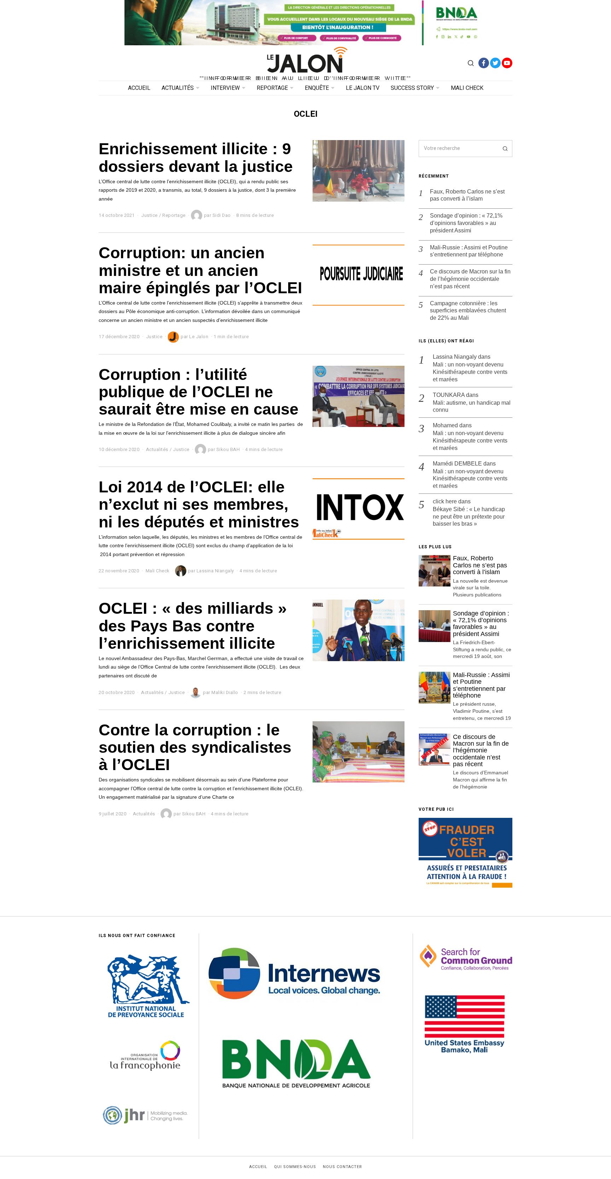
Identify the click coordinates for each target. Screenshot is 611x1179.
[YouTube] (507, 63)
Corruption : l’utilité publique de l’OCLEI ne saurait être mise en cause (198, 391)
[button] (503, 148)
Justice (149, 215)
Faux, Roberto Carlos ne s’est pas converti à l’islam (467, 195)
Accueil (139, 88)
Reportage (272, 88)
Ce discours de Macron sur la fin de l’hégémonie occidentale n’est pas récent (470, 278)
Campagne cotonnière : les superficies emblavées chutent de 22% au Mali (468, 310)
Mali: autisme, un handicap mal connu (472, 406)
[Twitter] (495, 63)
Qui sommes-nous (295, 1167)
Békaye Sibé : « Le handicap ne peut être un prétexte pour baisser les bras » (469, 516)
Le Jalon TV (362, 88)
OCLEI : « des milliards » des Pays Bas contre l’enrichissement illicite (193, 625)
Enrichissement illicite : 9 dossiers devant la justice (196, 157)
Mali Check (467, 88)
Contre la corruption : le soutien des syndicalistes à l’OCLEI (195, 747)
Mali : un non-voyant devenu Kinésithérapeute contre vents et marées (470, 372)
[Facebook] (483, 63)
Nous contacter (342, 1167)
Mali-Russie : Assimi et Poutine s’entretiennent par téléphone (469, 251)
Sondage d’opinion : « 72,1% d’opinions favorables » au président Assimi (466, 223)
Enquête (317, 88)
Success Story (412, 88)
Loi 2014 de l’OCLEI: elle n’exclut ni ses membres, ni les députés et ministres (199, 504)
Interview (225, 88)
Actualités (178, 88)
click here (445, 501)
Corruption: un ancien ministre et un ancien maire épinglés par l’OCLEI (200, 270)
